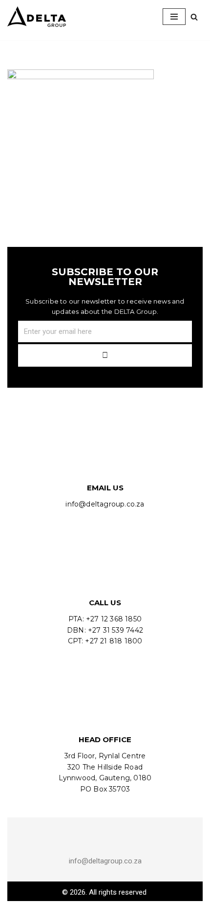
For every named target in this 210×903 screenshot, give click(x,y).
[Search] (194, 17)
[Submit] (105, 355)
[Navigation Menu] (174, 16)
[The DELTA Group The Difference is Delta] (36, 16)
